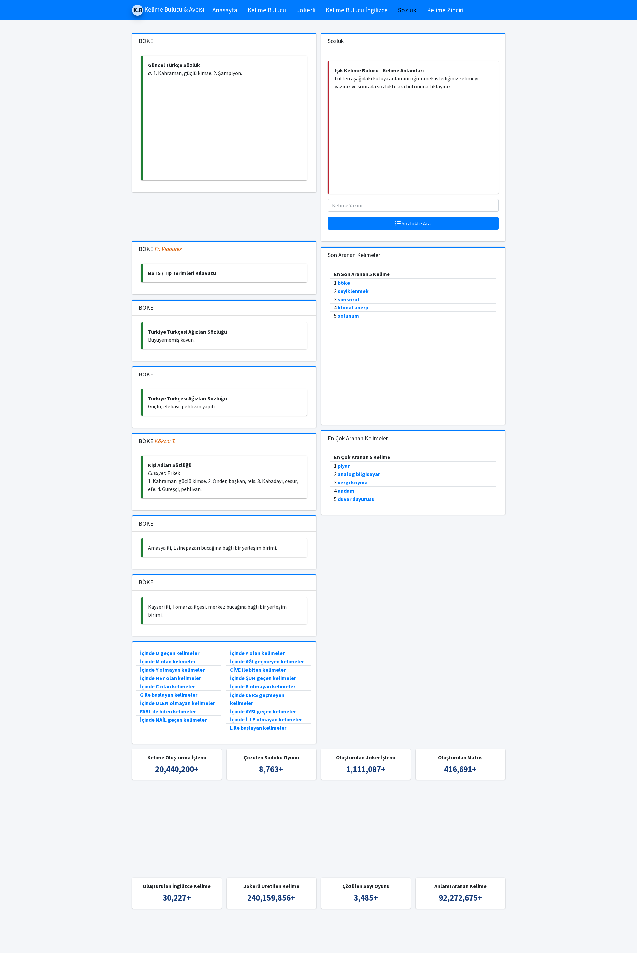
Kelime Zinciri (445, 10)
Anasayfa (224, 10)
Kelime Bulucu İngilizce (357, 10)
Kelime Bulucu (267, 10)
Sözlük (407, 10)
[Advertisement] (225, 128)
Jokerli (306, 10)
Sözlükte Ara (416, 223)
